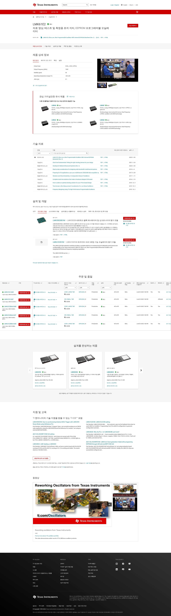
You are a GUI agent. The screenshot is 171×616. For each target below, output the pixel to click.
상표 (75, 606)
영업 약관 (61, 606)
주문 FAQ (90, 573)
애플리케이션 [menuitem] (43, 12)
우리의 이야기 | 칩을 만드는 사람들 (42, 573)
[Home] (45, 4)
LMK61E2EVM (58, 242)
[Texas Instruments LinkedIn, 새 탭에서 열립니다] (117, 570)
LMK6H (54, 105)
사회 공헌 (35, 586)
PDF (102, 37)
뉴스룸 (35, 570)
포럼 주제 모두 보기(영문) (41, 458)
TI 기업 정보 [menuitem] (88, 12)
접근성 (35, 606)
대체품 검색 (63, 570)
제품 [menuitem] (34, 12)
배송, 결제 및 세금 (93, 570)
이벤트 (35, 576)
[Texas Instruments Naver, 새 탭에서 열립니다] (129, 564)
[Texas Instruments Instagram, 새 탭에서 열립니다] (117, 564)
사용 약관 (88, 463)
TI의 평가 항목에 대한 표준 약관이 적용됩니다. (45, 263)
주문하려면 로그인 (129, 218)
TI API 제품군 (91, 563)
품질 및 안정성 (64, 579)
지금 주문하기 (133, 25)
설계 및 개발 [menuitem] (54, 12)
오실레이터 (52, 17)
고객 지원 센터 (64, 573)
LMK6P (102, 105)
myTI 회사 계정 (92, 566)
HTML (106, 37)
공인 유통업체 (92, 576)
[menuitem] (137, 12)
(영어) (97, 37)
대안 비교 (72, 96)
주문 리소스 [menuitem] (78, 12)
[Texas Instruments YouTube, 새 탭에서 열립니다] (129, 570)
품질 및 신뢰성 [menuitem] (66, 12)
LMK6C (54, 120)
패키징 (62, 576)
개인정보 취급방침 (51, 606)
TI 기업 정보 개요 (37, 563)
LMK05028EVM (59, 220)
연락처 (62, 563)
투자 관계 (35, 579)
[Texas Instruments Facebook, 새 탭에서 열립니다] (123, 564)
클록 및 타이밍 (40, 17)
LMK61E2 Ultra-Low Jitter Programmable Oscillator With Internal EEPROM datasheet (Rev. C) (68, 37)
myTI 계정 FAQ (64, 583)
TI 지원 (63, 467)
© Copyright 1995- (39, 609)
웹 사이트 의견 (82, 606)
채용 (34, 566)
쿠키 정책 (41, 606)
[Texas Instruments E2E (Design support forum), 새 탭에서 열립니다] (123, 570)
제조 (34, 583)
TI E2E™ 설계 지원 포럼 (66, 566)
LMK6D (102, 120)
